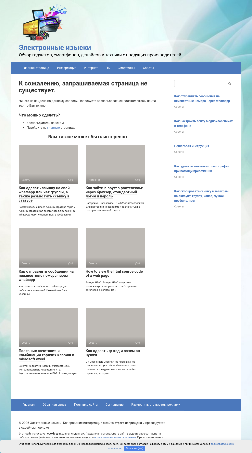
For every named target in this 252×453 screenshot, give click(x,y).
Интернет (91, 68)
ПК (108, 68)
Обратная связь (54, 404)
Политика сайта (86, 404)
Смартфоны (126, 68)
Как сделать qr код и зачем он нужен (113, 352)
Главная (29, 404)
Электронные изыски (55, 47)
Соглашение (114, 404)
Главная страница (36, 68)
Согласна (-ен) (134, 448)
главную (53, 127)
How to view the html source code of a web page (114, 273)
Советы (148, 68)
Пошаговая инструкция (191, 146)
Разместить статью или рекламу (155, 404)
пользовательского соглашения (115, 437)
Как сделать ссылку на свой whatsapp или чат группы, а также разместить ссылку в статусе (44, 194)
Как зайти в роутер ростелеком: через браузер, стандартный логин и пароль (114, 192)
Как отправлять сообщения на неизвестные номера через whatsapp (46, 275)
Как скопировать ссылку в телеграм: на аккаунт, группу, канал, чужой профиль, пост (202, 196)
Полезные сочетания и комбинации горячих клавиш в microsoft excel (46, 354)
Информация (66, 68)
